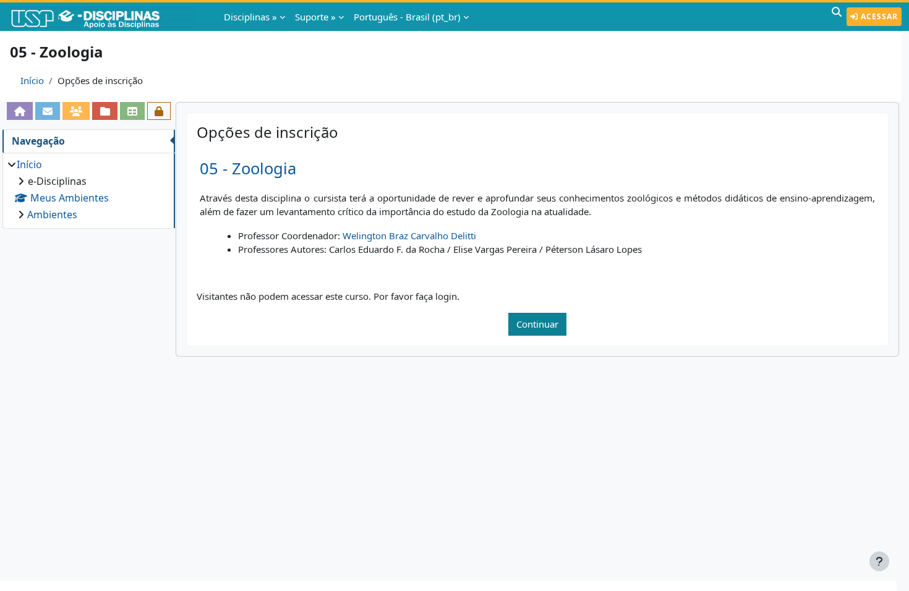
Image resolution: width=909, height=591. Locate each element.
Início (32, 80)
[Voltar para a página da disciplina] (20, 111)
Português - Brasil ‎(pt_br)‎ (407, 17)
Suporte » (315, 17)
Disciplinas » (250, 17)
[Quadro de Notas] (132, 111)
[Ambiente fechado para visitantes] (159, 111)
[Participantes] (76, 111)
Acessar (878, 16)
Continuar (537, 324)
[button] (837, 16)
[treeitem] (88, 189)
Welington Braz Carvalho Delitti (409, 235)
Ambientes (52, 214)
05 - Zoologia (248, 168)
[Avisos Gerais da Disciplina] (47, 111)
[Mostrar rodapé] (879, 561)
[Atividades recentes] (104, 111)
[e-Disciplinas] (104, 16)
